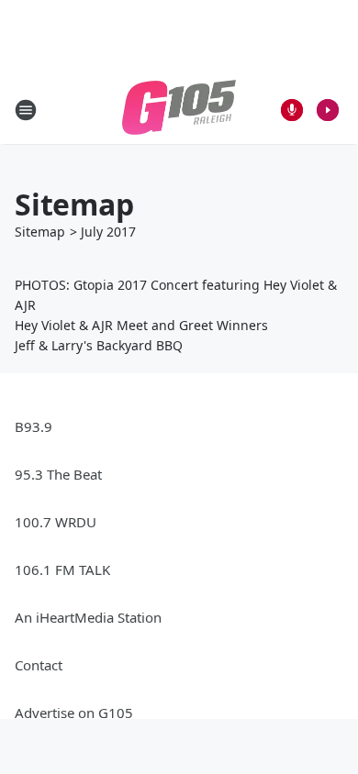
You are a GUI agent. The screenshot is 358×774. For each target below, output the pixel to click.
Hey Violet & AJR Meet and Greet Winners (141, 325)
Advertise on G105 (74, 712)
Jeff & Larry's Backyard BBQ (99, 345)
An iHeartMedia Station (88, 617)
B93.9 (33, 426)
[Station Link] (179, 109)
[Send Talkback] (292, 110)
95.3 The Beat (58, 474)
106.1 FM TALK (62, 569)
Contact (38, 665)
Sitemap (40, 231)
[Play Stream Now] (328, 110)
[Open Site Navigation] (26, 110)
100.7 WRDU (55, 522)
